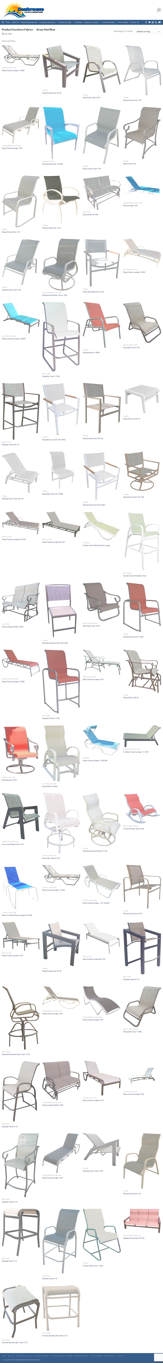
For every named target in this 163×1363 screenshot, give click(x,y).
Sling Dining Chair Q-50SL (52, 164)
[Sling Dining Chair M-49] (61, 944)
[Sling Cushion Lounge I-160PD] (21, 318)
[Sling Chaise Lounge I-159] (61, 997)
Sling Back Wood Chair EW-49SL (55, 643)
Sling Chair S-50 (129, 164)
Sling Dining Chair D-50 (132, 913)
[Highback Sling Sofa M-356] (142, 1221)
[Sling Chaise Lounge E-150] (142, 1075)
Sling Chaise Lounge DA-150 (53, 542)
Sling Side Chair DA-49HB (52, 494)
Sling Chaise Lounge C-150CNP (95, 760)
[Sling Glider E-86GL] (61, 753)
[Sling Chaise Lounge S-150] (102, 662)
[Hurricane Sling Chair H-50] (21, 816)
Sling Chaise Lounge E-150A (134, 272)
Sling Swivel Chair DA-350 (133, 497)
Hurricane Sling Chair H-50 (13, 844)
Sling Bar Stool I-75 (49, 1278)
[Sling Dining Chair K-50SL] (142, 607)
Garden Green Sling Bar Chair (134, 576)
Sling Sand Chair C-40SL (132, 1032)
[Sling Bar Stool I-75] (61, 1241)
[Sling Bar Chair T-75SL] (61, 337)
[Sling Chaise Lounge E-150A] (142, 253)
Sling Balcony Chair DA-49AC (54, 440)
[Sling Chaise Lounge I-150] (21, 125)
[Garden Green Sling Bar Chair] (142, 541)
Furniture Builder (108, 22)
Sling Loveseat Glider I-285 (52, 1105)
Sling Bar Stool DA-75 (10, 444)
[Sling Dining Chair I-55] (21, 201)
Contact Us (135, 22)
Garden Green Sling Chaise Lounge (96, 545)
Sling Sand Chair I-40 (131, 347)
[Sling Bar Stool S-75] (21, 1165)
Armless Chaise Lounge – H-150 (135, 752)
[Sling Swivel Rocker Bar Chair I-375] (21, 1018)
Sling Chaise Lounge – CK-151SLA (96, 903)
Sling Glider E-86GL (50, 786)
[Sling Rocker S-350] (21, 750)
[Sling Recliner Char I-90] (21, 262)
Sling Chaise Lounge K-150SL (13, 681)
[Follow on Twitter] (149, 22)
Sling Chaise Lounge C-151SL (53, 890)
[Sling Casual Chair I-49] (102, 135)
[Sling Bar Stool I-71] (21, 1232)
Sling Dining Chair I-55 (11, 232)
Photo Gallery (123, 22)
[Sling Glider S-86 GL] (142, 671)
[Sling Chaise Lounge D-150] (21, 936)
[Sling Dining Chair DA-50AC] (102, 475)
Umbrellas (79, 22)
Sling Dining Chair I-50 (132, 100)
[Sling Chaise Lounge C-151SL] (61, 875)
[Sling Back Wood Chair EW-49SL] (61, 610)
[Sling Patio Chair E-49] (102, 69)
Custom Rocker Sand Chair (133, 829)
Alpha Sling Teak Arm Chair (93, 292)
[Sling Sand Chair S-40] (102, 601)
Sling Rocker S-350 (9, 780)
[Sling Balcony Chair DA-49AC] (61, 409)
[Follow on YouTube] (159, 22)
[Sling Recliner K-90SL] (102, 325)
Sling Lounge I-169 (130, 205)
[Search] (3, 22)
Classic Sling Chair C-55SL (93, 1266)
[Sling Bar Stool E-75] (21, 1091)
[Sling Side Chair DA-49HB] (61, 470)
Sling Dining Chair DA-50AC (94, 505)
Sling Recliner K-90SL (91, 352)
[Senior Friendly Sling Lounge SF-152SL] (21, 887)
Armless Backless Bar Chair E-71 (15, 1342)
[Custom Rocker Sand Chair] (142, 808)
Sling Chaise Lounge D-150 (12, 955)
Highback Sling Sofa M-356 (133, 1238)
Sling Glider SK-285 (90, 214)
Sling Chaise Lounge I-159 (52, 1013)
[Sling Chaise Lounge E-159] (102, 1078)
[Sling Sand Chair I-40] (142, 322)
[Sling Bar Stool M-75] (142, 948)
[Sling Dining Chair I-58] (61, 199)
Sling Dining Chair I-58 (51, 228)
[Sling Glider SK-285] (102, 192)
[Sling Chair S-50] (142, 133)
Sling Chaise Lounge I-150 (12, 148)
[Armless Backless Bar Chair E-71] (21, 1311)
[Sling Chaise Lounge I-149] (61, 1153)
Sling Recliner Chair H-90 (93, 1171)
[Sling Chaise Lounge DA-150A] (21, 523)
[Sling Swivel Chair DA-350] (142, 471)
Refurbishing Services (29, 22)
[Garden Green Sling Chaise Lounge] (102, 526)
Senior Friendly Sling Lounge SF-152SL (17, 915)
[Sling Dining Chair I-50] (142, 70)
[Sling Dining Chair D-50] (142, 887)
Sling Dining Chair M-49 (51, 971)
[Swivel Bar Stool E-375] (61, 823)
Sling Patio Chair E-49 (91, 97)
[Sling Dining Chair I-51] (142, 1161)
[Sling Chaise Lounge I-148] (102, 1000)
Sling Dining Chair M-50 (51, 93)
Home (8, 22)
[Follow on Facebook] (146, 22)
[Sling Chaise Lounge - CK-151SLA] (102, 881)
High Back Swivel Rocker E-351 (95, 851)
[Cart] (158, 10)
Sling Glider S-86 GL (131, 697)
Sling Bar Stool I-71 (9, 1261)
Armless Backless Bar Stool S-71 (54, 1336)
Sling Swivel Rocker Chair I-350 (54, 295)
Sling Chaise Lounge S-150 (93, 679)
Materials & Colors (91, 22)
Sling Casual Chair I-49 (92, 168)
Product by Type (65, 22)
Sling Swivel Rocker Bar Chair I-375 (16, 1054)
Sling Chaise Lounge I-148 (93, 1020)
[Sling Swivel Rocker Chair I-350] (61, 264)
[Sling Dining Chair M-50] (61, 66)
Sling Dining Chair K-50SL (133, 637)
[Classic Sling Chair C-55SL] (102, 1235)
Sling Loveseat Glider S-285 (12, 627)
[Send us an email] (153, 22)
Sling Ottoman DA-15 (131, 419)
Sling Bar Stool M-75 (131, 979)
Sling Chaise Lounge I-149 (52, 1178)
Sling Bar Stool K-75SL (51, 718)
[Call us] (156, 22)
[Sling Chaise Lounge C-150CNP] (102, 740)
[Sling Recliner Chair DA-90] (21, 472)
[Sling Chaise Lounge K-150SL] (21, 663)
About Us (15, 22)
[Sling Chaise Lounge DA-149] (102, 938)
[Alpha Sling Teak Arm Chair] (102, 263)
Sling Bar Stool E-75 (9, 1126)
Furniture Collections (47, 22)
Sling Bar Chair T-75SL (51, 376)
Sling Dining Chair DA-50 (93, 438)
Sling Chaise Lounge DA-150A (14, 539)
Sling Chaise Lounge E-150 (133, 1094)
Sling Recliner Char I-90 (11, 290)
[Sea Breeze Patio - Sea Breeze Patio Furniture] (23, 10)
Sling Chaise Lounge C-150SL (13, 70)
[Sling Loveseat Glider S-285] (21, 602)
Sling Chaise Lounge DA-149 (94, 959)
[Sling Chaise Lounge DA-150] (61, 524)
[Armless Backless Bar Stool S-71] (61, 1308)
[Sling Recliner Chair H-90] (102, 1149)
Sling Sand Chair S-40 (91, 626)
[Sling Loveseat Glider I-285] (61, 1080)
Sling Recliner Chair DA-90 (12, 499)
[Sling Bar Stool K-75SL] (61, 681)
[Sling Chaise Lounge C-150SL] (21, 55)
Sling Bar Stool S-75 (9, 1202)
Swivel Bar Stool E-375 (51, 858)
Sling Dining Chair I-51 (132, 1193)
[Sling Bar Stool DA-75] (21, 411)
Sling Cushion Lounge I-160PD (14, 339)
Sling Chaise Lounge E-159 (93, 1100)
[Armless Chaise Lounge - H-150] (142, 736)
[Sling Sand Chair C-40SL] (142, 1006)
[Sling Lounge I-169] (142, 188)
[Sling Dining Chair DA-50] (102, 408)
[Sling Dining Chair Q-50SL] (61, 133)
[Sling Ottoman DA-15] (142, 398)
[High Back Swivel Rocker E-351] (102, 819)
